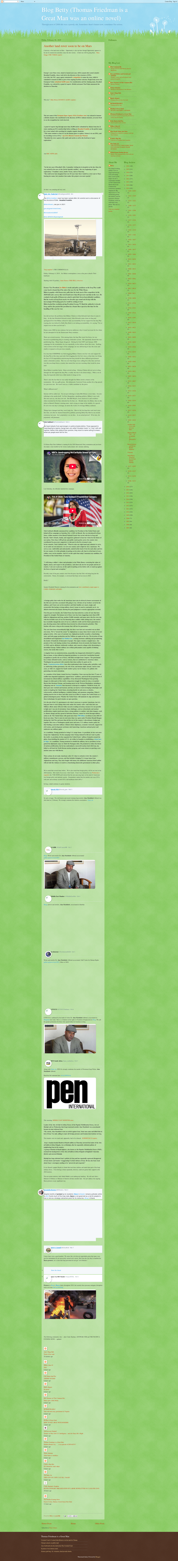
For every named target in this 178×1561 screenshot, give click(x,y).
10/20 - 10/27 (132, 240)
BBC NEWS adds (52, 154)
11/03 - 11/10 (132, 230)
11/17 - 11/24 (132, 220)
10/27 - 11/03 (132, 235)
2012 (127, 506)
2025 (127, 169)
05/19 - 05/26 (132, 347)
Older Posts (99, 1523)
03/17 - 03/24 (132, 391)
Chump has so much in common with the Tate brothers (122, 134)
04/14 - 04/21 (132, 371)
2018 (127, 487)
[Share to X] (72, 1516)
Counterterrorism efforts (56, 664)
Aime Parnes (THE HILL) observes (71, 280)
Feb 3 (70, 847)
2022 (127, 179)
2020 (127, 185)
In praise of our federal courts (49, 1549)
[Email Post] (64, 1516)
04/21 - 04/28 (132, 366)
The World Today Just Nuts (119, 131)
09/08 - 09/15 (132, 269)
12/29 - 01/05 (132, 191)
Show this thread (56, 1270)
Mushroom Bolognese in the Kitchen (121, 89)
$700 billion (81, 716)
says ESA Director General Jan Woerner (75, 136)
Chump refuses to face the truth (119, 100)
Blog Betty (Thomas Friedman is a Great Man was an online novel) (85, 13)
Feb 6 (67, 422)
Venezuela (59, 685)
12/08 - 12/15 (132, 205)
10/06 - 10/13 (132, 249)
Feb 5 (70, 789)
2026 (127, 166)
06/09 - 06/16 (132, 332)
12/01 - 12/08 (132, 210)
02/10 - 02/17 (132, 415)
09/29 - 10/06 (132, 254)
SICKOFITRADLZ (49, 1409)
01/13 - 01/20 (132, 476)
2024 (127, 172)
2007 (127, 521)
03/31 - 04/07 (132, 381)
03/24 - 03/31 (132, 386)
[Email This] (68, 1516)
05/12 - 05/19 (132, 352)
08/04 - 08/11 (132, 293)
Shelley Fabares (115, 84)
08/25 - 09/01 (132, 279)
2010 (127, 512)
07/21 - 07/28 (132, 303)
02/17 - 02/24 (132, 410)
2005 (127, 528)
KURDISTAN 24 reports (89, 1138)
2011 (127, 509)
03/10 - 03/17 (132, 396)
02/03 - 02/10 (132, 420)
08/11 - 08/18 (132, 288)
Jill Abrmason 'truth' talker (52, 1466)
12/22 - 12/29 (132, 196)
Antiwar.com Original (50, 1431)
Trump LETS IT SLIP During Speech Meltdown (121, 69)
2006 (127, 525)
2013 (127, 502)
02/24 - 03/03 (132, 405)
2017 (127, 490)
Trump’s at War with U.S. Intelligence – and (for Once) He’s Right (63, 1433)
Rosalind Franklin (83, 129)
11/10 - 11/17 (132, 225)
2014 (127, 499)
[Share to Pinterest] (76, 1516)
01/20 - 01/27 (132, 471)
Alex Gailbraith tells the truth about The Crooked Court (57, 1546)
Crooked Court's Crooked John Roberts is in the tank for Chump (122, 116)
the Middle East (67, 638)
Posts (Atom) (53, 1528)
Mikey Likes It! (48, 1365)
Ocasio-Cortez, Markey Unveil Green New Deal (58, 1502)
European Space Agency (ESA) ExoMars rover (72, 115)
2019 (127, 188)
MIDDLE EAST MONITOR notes (63, 1120)
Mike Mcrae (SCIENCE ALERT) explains (63, 100)
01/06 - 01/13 (132, 481)
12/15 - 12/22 (132, 201)
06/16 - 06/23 (132, 327)
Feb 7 (72, 1248)
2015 (127, 496)
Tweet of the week (49, 1354)
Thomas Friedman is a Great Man (54, 1442)
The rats (113, 95)
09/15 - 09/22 (132, 264)
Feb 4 (78, 896)
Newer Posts (47, 1523)
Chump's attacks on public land (50, 1543)
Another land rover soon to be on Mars (68, 46)
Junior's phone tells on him (118, 123)
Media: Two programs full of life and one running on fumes (122, 155)
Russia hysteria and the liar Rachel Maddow (132, 446)
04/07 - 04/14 (132, 376)
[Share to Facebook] (74, 1516)
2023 (127, 175)
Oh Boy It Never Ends (50, 1420)
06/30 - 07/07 (132, 318)
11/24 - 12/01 (132, 215)
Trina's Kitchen (48, 1453)
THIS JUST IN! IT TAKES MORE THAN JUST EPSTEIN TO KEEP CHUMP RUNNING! (122, 147)
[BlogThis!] (70, 1516)
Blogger (98, 1557)
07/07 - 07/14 (132, 313)
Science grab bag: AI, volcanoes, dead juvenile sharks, (56, 1551)
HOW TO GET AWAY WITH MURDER (56, 1422)
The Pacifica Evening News (52, 1499)
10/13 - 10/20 (132, 244)
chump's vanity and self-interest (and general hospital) (121, 78)
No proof (46, 1389)
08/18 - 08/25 (132, 283)
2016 (127, 493)
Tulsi (45, 1367)
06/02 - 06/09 (132, 337)
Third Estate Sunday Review (119, 152)
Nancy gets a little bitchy (51, 1400)
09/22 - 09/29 (132, 259)
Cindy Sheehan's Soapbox (51, 1486)
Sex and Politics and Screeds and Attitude (121, 75)
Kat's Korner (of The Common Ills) (54, 1398)
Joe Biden (62, 287)
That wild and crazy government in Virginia (56, 1411)
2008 (127, 518)
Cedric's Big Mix (49, 1464)
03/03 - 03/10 (132, 400)
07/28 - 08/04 (132, 298)
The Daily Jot (48, 1475)
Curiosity (130, 452)
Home (73, 1523)
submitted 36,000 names (62, 82)
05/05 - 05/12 (132, 357)
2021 (127, 182)
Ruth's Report (48, 1387)
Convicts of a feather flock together (120, 140)
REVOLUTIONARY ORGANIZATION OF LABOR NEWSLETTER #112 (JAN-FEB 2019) (71, 1488)
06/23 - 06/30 (132, 322)
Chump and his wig (116, 105)
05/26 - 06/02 (132, 342)
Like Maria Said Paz (50, 1376)
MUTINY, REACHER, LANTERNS (120, 110)
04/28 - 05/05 (132, 362)
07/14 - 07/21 (132, 308)
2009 (127, 515)
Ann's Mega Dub (49, 1352)
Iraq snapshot (48, 270)
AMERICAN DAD (49, 1378)
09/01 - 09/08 (132, 274)
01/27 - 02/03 (132, 466)
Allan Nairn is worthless (51, 1455)
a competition (76, 77)
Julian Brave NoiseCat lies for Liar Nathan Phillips (132, 458)
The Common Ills (116, 67)
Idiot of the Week (115, 128)
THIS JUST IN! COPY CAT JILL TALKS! (57, 1477)
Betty (112, 166)
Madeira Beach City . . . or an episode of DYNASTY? (60, 1444)
